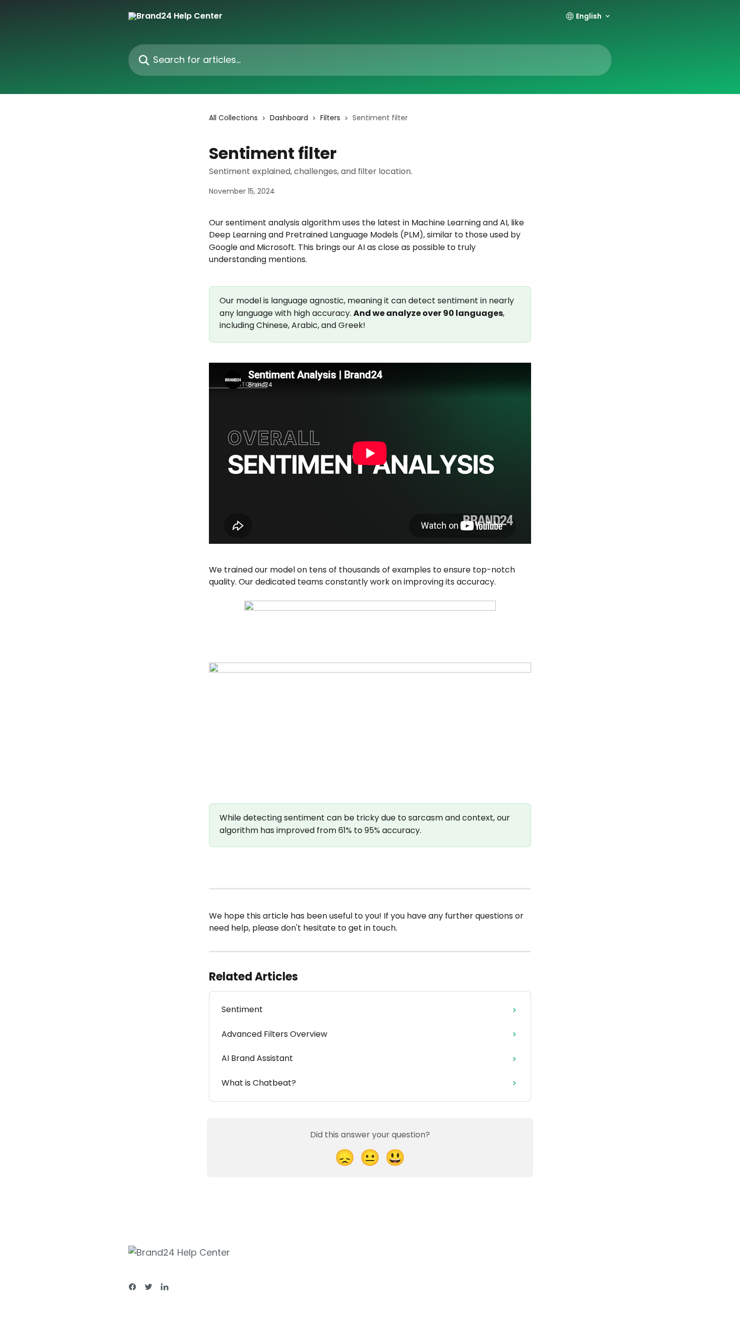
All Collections (233, 118)
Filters (330, 118)
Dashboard (289, 118)
